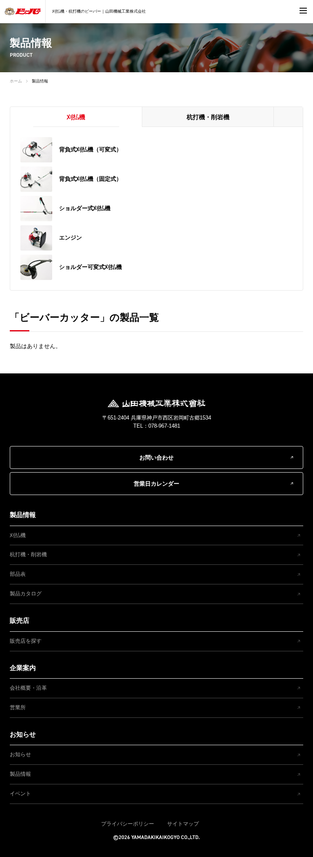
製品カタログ (26, 594)
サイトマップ (183, 824)
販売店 (19, 620)
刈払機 (18, 535)
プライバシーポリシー (127, 824)
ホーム (16, 81)
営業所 (18, 707)
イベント (20, 793)
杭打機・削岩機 (28, 554)
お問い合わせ (156, 457)
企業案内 (23, 667)
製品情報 (40, 81)
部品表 (18, 574)
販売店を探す (26, 641)
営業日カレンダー (156, 483)
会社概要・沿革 (28, 688)
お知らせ (23, 734)
